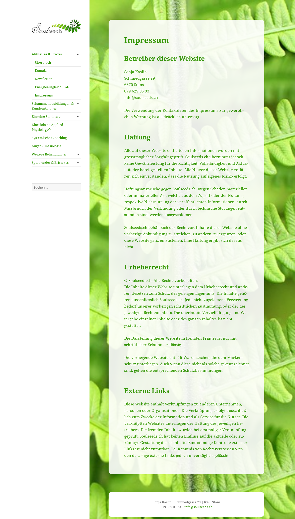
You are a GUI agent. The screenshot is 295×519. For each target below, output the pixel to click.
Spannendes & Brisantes (50, 162)
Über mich (43, 62)
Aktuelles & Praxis (47, 54)
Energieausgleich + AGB (53, 87)
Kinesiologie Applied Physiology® (47, 127)
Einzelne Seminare (46, 116)
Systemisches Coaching (49, 138)
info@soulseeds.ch (141, 97)
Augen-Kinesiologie (46, 146)
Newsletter (43, 79)
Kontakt (41, 70)
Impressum (44, 95)
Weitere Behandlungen (49, 154)
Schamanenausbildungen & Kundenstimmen (53, 106)
